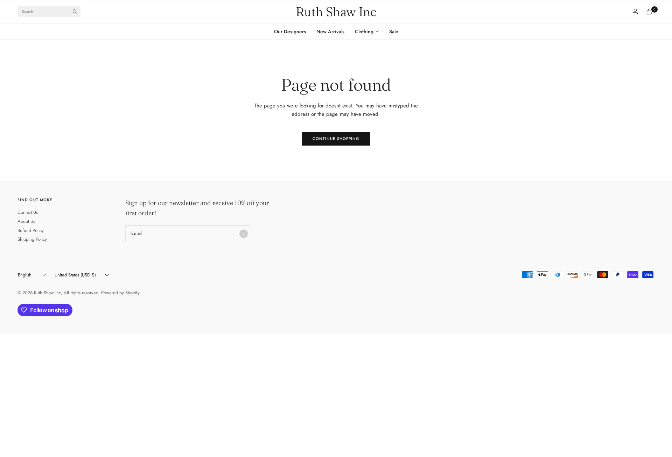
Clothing (364, 31)
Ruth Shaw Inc (336, 11)
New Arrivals (330, 31)
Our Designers (290, 31)
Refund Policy (31, 230)
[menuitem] (292, 31)
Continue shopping (336, 138)
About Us (26, 221)
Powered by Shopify (120, 292)
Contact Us (28, 212)
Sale (393, 31)
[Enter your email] (243, 234)
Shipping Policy (32, 239)
